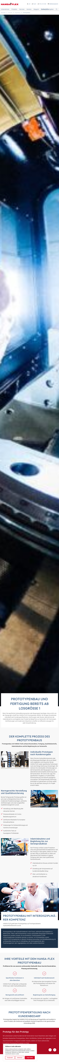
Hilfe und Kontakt (42, 3)
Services (21, 9)
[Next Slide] (54, 1049)
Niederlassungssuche (53, 3)
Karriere (29, 9)
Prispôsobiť (10, 1057)
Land (29, 3)
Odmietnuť (19, 1057)
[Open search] (49, 9)
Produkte (14, 9)
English (34, 3)
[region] (20, 1052)
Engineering (17, 12)
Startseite (3, 12)
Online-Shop (45, 9)
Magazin (36, 9)
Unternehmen (5, 9)
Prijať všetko (30, 1057)
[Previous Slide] (50, 1049)
